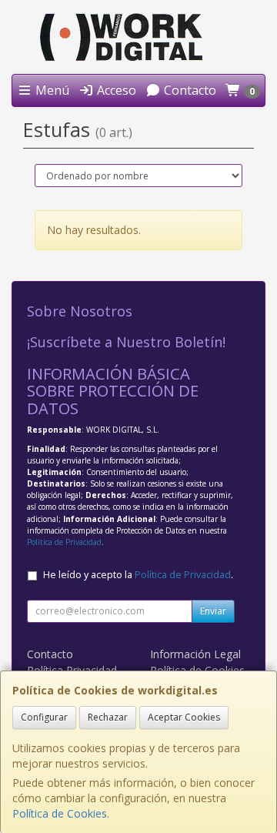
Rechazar (108, 717)
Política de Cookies (59, 813)
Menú (50, 90)
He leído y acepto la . (138, 574)
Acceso (115, 90)
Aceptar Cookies (184, 717)
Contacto (188, 90)
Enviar (213, 610)
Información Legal (195, 654)
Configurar (44, 717)
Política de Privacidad (64, 542)
